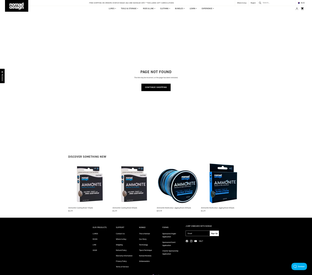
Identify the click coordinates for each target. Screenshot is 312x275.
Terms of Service (122, 267)
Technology (143, 245)
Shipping (119, 245)
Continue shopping (156, 87)
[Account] (297, 8)
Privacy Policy (121, 261)
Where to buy (242, 3)
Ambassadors (144, 261)
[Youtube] (195, 241)
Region (253, 3)
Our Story (142, 239)
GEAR (95, 250)
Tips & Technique (145, 250)
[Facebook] (186, 241)
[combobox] (273, 3)
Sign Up (214, 233)
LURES (95, 234)
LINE (94, 245)
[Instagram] (191, 241)
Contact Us (120, 234)
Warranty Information (124, 256)
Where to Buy (121, 239)
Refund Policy (121, 250)
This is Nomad (144, 234)
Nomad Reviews (145, 256)
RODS (95, 239)
